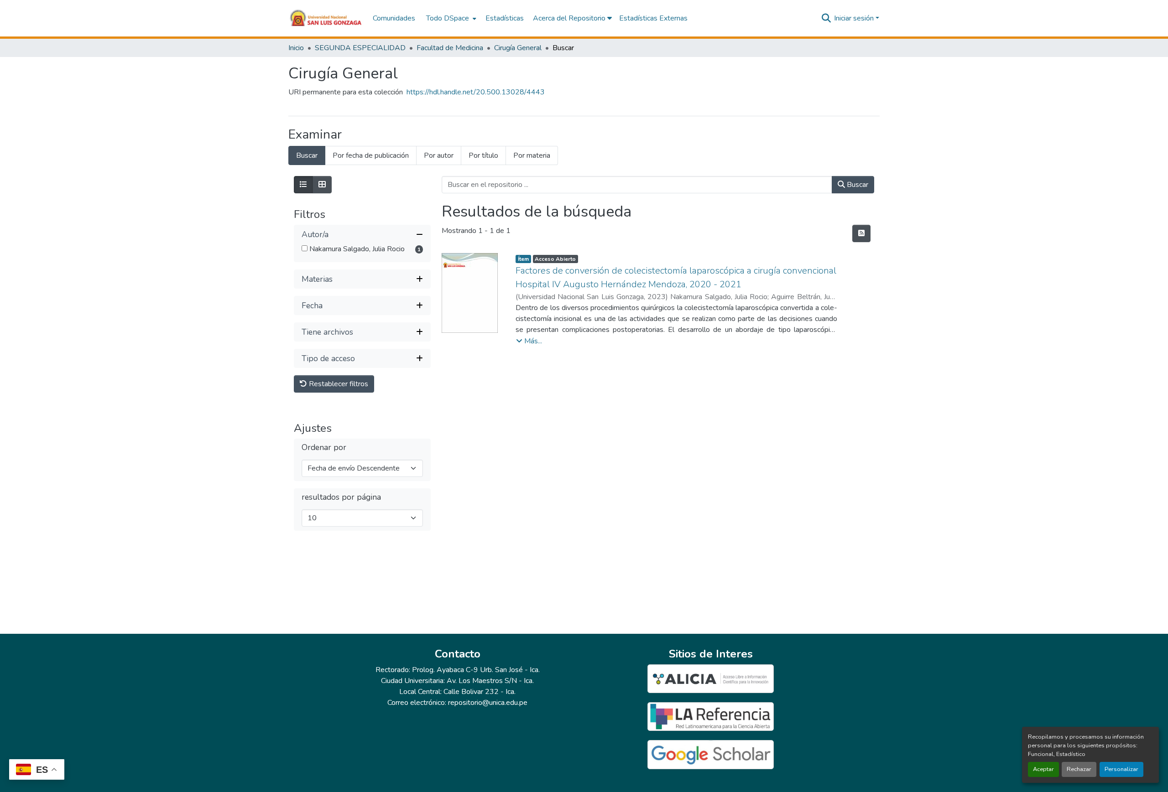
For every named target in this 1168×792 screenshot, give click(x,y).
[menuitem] (450, 18)
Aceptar (1043, 769)
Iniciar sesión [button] (855, 18)
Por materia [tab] (531, 155)
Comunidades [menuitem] (394, 18)
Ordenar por (324, 447)
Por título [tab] (483, 155)
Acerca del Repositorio (570, 18)
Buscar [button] (856, 185)
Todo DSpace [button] (447, 18)
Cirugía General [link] (518, 48)
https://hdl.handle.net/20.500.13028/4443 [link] (476, 92)
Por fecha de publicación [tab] (371, 155)
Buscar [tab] (307, 155)
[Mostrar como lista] (303, 184)
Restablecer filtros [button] (337, 384)
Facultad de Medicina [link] (450, 48)
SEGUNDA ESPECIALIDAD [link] (360, 48)
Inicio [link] (296, 48)
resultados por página (341, 497)
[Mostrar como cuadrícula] (322, 184)
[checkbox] (305, 248)
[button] (326, 18)
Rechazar (1079, 769)
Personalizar (1121, 769)
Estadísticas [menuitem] (504, 18)
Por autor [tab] (439, 155)
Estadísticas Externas (653, 18)
